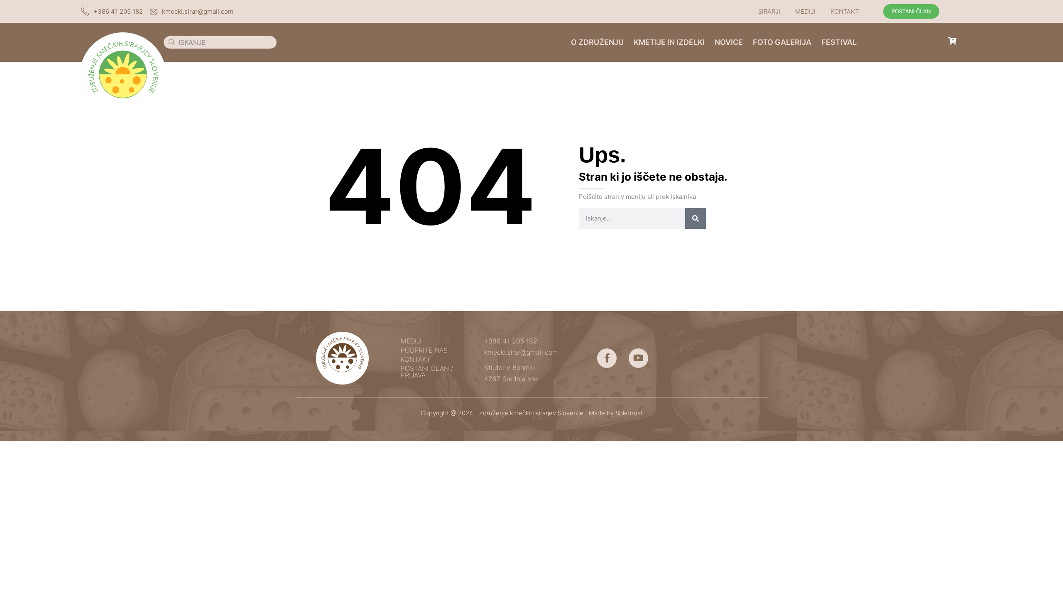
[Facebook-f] (607, 358)
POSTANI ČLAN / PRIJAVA (427, 371)
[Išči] (695, 218)
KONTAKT (844, 11)
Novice (729, 42)
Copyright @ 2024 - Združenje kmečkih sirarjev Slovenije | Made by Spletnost (532, 413)
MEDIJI (805, 11)
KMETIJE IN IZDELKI (669, 42)
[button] (771, 11)
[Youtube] (638, 358)
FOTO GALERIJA (782, 42)
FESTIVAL (839, 42)
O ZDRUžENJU (597, 42)
